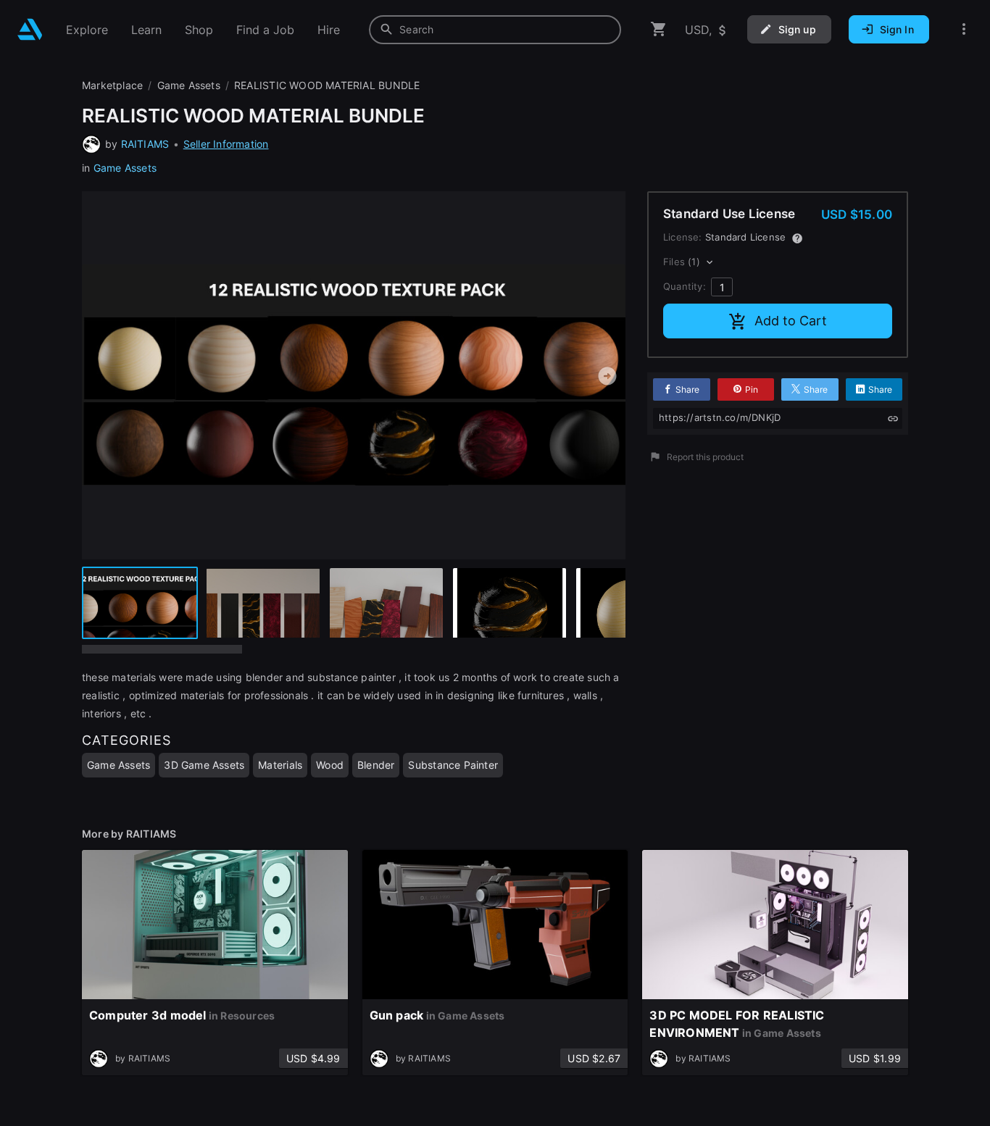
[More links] (964, 29)
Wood (330, 765)
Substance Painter (453, 765)
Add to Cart (790, 320)
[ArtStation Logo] (30, 29)
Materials (280, 765)
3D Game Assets (204, 765)
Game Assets (125, 168)
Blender (375, 765)
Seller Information (226, 144)
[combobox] (495, 29)
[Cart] (658, 29)
